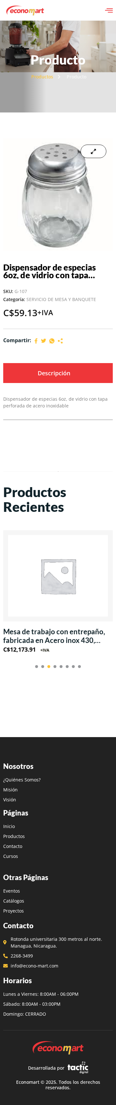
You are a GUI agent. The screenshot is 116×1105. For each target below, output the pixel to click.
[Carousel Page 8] (79, 666)
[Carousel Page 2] (42, 666)
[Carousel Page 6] (67, 666)
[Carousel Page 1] (36, 666)
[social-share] (36, 340)
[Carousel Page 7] (73, 666)
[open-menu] (109, 10)
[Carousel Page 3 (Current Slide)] (48, 666)
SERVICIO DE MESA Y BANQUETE (61, 299)
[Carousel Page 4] (54, 666)
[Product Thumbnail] (93, 151)
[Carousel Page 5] (61, 666)
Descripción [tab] (54, 373)
